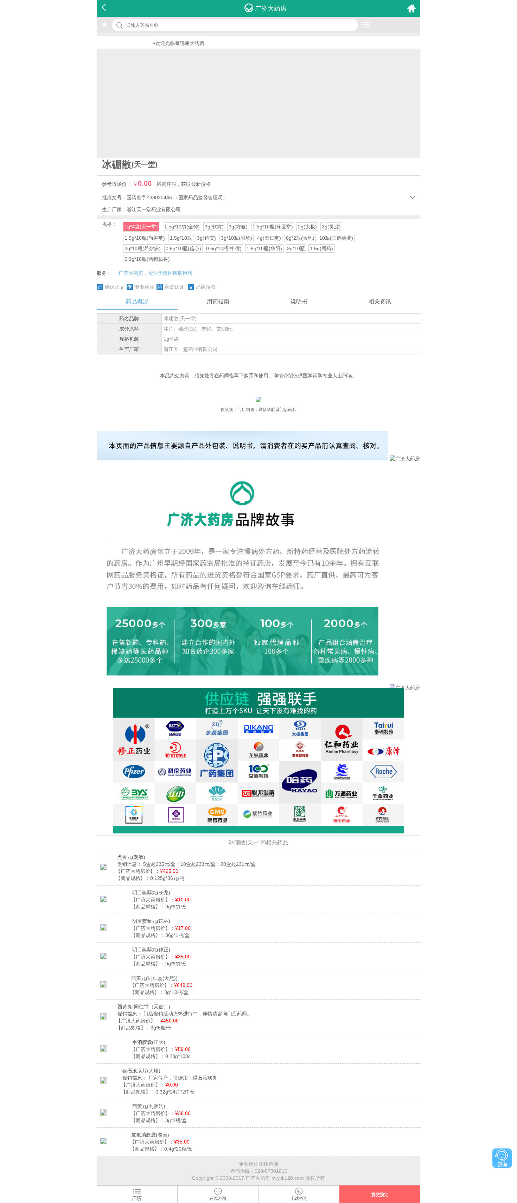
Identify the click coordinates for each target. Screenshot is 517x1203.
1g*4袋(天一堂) (141, 226)
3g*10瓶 (296, 248)
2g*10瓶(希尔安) (143, 248)
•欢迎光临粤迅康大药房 (156, 43)
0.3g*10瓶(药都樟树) (147, 259)
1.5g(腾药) (321, 248)
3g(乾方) (214, 226)
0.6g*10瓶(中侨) (224, 248)
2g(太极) (307, 226)
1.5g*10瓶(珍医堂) (273, 226)
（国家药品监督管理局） (200, 197)
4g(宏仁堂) (269, 238)
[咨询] (502, 1158)
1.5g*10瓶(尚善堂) (145, 238)
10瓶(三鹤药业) (336, 238)
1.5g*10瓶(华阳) (264, 248)
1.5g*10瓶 (181, 238)
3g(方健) (238, 226)
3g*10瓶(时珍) (236, 238)
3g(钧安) (206, 238)
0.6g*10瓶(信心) (183, 248)
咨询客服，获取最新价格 (184, 184)
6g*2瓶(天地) (300, 238)
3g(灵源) (331, 226)
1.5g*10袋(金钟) (182, 226)
